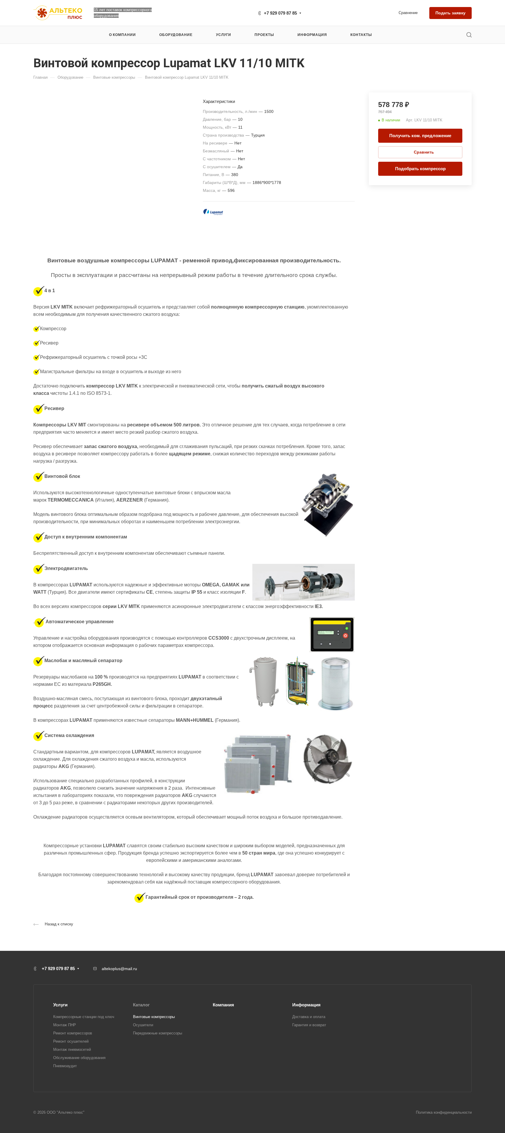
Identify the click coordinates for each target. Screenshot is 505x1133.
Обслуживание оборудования (79, 1057)
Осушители (143, 1025)
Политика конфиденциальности (444, 1112)
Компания (223, 1004)
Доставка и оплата (308, 1017)
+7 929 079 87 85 (280, 13)
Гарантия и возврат (309, 1025)
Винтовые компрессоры (154, 1017)
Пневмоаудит (65, 1066)
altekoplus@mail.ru (119, 968)
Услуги (60, 1004)
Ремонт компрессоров (72, 1033)
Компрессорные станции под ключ (83, 1017)
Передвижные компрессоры (157, 1033)
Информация (306, 1004)
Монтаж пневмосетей (72, 1049)
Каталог (141, 1004)
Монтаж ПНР (64, 1025)
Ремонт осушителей (71, 1041)
